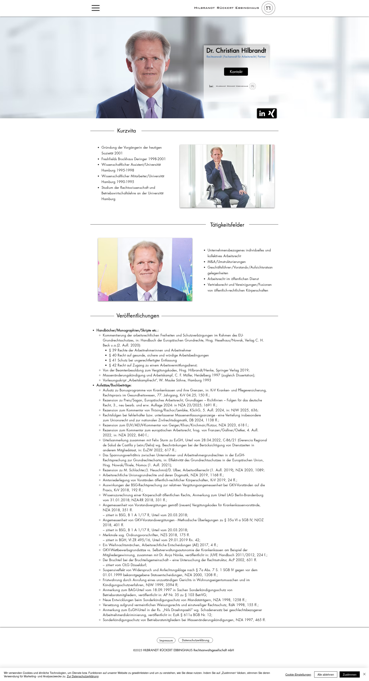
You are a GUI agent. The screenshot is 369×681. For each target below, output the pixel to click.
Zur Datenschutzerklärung (83, 676)
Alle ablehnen (325, 674)
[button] (96, 8)
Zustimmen (350, 674)
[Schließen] (364, 674)
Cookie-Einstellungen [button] (298, 674)
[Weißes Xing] (272, 113)
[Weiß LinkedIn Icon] (262, 113)
